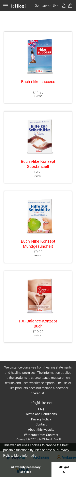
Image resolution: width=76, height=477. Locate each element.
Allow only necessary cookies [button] (26, 469)
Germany (41, 5)
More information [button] (26, 455)
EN (54, 5)
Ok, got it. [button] (64, 469)
